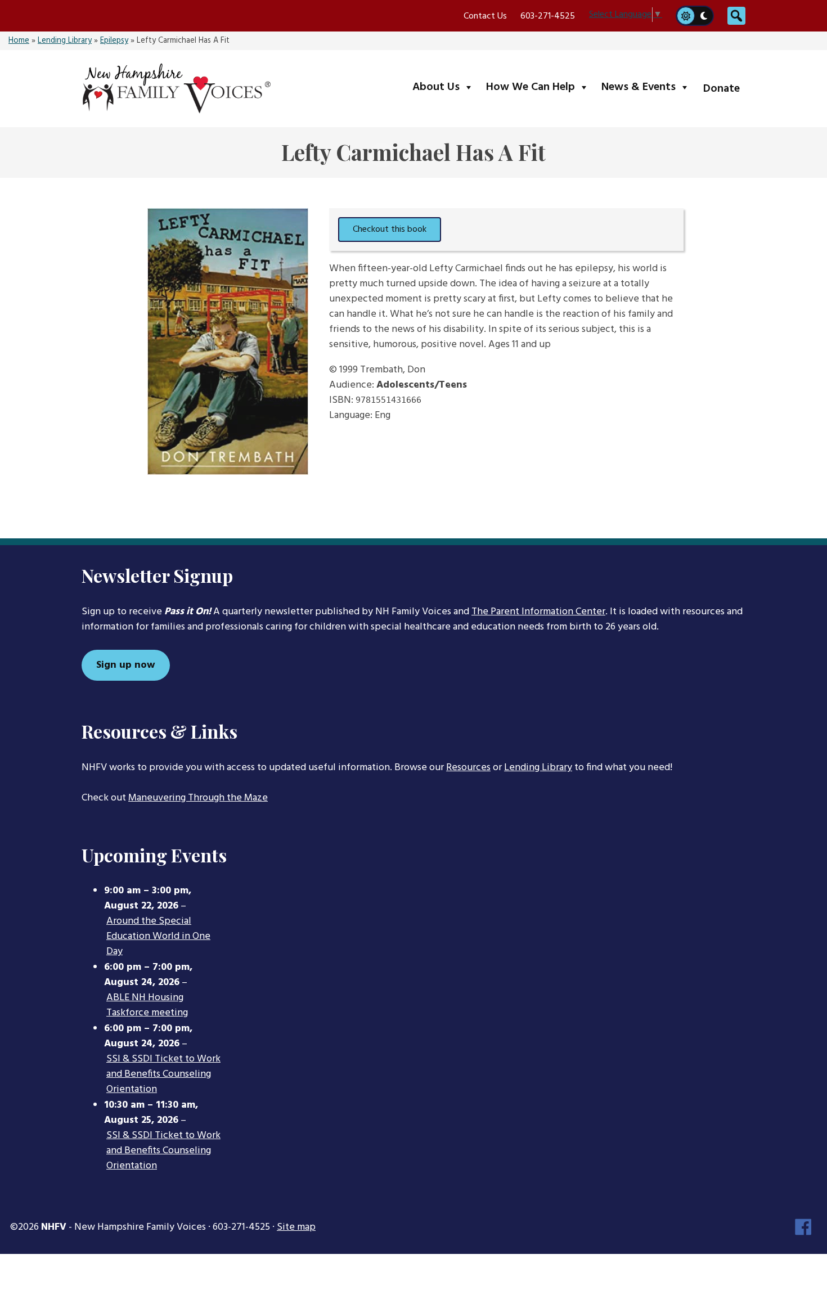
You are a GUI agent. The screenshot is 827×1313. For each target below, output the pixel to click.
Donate (721, 89)
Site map (296, 1227)
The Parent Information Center (538, 612)
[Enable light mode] (685, 16)
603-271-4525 (547, 16)
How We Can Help (540, 87)
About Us (445, 87)
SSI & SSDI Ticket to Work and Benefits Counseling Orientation (163, 1074)
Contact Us (485, 16)
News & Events (647, 87)
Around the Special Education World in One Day (158, 937)
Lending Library (65, 40)
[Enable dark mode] (704, 16)
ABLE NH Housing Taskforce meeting (147, 1005)
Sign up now (125, 665)
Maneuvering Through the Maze (198, 798)
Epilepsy (114, 40)
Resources (468, 767)
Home (18, 40)
